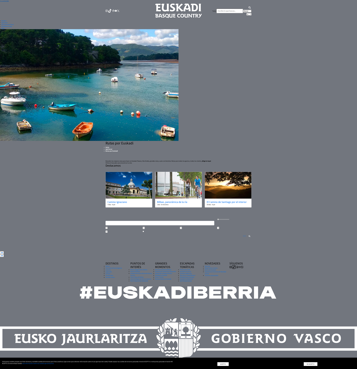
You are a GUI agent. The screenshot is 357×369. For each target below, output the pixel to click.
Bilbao (108, 266)
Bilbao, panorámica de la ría (172, 202)
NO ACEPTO (310, 364)
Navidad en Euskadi (161, 275)
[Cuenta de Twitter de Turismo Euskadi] (118, 11)
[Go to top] (2, 252)
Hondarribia (109, 275)
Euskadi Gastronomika (187, 277)
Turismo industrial (186, 273)
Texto (214, 11)
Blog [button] (2, 28)
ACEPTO (223, 364)
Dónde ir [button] (4, 21)
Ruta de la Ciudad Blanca (187, 275)
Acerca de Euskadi (210, 270)
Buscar (246, 11)
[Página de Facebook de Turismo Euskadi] (113, 11)
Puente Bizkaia (135, 271)
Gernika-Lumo (110, 277)
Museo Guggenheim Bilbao (138, 270)
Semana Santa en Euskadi (163, 279)
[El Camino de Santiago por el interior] (228, 185)
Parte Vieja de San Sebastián (139, 281)
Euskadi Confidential (186, 279)
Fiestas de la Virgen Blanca (163, 273)
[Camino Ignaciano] (129, 185)
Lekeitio (108, 270)
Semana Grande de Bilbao (163, 270)
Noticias (207, 266)
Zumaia (108, 273)
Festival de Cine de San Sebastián (165, 271)
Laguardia (109, 272)
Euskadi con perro (185, 271)
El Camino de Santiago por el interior (227, 202)
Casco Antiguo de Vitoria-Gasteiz (140, 279)
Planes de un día (185, 270)
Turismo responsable (211, 275)
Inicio (107, 147)
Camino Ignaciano (117, 202)
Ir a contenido (4, 1)
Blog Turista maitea (211, 268)
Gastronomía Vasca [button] (7, 24)
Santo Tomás (159, 277)
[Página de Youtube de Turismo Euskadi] (116, 11)
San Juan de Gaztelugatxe (114, 268)
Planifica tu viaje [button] (6, 26)
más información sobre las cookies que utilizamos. (38, 363)
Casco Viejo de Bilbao (137, 277)
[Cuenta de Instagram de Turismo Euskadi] (107, 11)
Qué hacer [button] (4, 23)
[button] (250, 7)
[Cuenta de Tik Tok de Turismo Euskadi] (110, 11)
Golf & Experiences (186, 281)
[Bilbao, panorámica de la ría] (178, 185)
